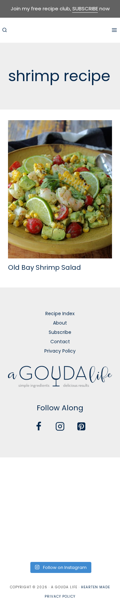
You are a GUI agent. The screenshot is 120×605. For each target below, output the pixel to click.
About (60, 323)
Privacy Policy (60, 351)
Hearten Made (95, 587)
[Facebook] (38, 426)
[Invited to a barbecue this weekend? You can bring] (19, 471)
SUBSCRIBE (85, 8)
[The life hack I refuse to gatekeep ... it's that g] (60, 521)
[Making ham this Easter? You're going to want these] (19, 545)
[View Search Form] (4, 30)
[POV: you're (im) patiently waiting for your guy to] (60, 471)
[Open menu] (114, 30)
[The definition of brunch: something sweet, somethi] (101, 521)
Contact (60, 341)
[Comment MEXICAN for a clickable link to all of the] (101, 496)
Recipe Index (60, 313)
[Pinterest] (81, 426)
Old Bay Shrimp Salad (44, 267)
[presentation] (60, 189)
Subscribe (60, 332)
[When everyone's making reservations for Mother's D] (19, 496)
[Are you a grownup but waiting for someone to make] (101, 471)
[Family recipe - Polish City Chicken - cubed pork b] (19, 521)
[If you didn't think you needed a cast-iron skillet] (60, 496)
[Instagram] (60, 426)
